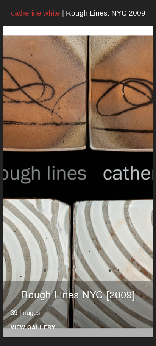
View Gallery (33, 327)
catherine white (35, 13)
